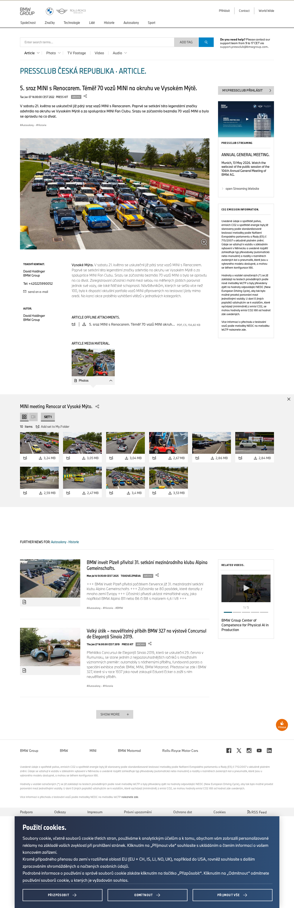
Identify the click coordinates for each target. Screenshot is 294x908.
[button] (246, 588)
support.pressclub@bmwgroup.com (244, 47)
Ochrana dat (182, 812)
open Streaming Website (242, 189)
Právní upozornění (138, 812)
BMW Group (29, 750)
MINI (93, 750)
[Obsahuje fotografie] (24, 602)
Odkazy (60, 812)
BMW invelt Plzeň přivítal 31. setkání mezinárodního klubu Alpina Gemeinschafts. (147, 565)
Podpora (26, 812)
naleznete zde (237, 329)
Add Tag (186, 42)
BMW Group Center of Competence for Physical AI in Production (245, 625)
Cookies (220, 812)
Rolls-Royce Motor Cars (180, 750)
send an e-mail (37, 292)
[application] (246, 588)
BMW (64, 750)
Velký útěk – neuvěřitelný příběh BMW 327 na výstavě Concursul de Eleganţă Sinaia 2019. (146, 633)
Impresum (94, 812)
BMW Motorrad (129, 750)
